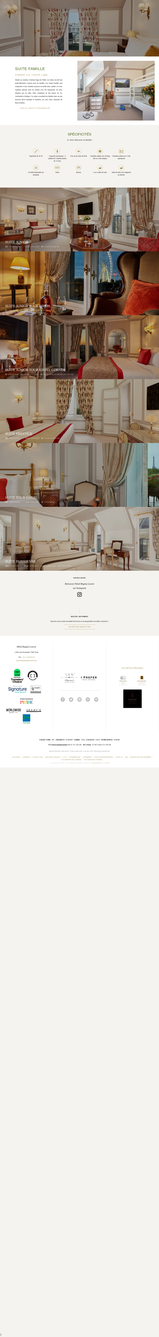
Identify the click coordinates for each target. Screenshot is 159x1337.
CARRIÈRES (87, 757)
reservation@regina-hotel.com (26, 660)
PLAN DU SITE (38, 757)
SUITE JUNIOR (16, 242)
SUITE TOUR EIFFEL (21, 497)
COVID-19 (119, 757)
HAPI (107, 763)
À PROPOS (26, 757)
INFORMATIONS (74, 757)
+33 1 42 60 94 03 (28, 657)
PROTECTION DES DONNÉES (140, 757)
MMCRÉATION (96, 763)
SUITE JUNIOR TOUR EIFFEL (28, 306)
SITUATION (16, 757)
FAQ (126, 757)
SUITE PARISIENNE (20, 561)
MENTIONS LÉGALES (52, 757)
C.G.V (65, 757)
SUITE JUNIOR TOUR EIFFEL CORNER (35, 370)
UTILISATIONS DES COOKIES (71, 759)
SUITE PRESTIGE (18, 434)
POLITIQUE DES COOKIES (93, 759)
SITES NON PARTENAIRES (103, 757)
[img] (79, 283)
